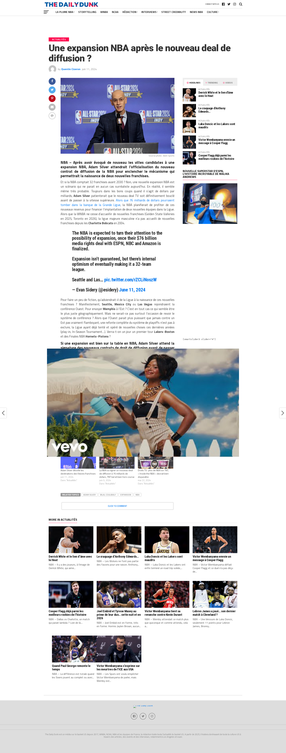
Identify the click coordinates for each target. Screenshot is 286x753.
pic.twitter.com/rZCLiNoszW (130, 280)
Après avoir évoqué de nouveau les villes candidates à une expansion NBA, (117, 165)
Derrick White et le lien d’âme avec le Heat (215, 94)
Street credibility (173, 12)
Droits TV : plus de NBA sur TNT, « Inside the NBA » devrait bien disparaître (153, 473)
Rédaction (129, 12)
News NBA (196, 12)
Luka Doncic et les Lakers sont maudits (216, 125)
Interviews (148, 12)
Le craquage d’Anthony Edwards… (211, 109)
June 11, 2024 (132, 290)
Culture (212, 12)
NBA (138, 494)
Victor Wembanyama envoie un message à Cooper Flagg (216, 141)
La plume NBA (64, 12)
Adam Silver (89, 494)
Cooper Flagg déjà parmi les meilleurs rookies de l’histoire (216, 157)
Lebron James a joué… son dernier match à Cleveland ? (214, 613)
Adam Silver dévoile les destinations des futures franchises (78, 471)
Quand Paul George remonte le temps (71, 667)
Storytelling (87, 12)
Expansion (125, 494)
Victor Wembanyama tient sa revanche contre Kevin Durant (163, 613)
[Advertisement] (210, 255)
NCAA (115, 12)
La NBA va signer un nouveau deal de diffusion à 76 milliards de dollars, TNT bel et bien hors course (116, 473)
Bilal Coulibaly (108, 494)
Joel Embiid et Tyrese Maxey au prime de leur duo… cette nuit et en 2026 (119, 614)
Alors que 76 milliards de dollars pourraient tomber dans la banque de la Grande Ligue (117, 202)
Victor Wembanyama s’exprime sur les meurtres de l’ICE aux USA (118, 667)
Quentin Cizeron (70, 69)
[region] (143, 402)
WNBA (104, 12)
